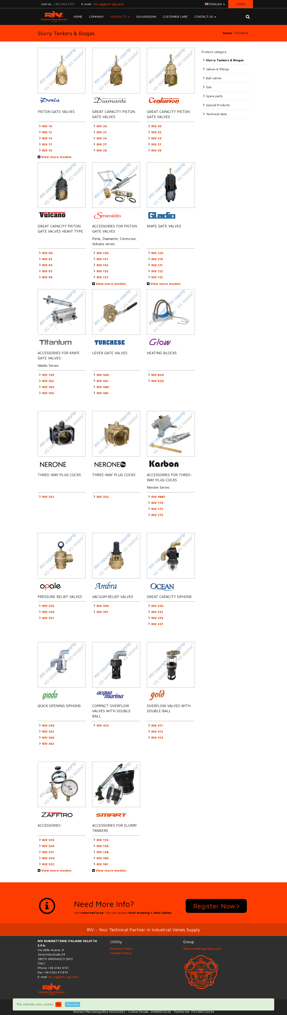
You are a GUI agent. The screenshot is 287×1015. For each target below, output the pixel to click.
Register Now (215, 906)
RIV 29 (102, 150)
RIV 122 (157, 271)
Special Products (218, 105)
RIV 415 (157, 737)
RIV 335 (157, 618)
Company (96, 16)
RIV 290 (103, 606)
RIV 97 (47, 271)
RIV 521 (48, 852)
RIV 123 (157, 277)
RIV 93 (47, 259)
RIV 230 (48, 606)
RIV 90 (47, 253)
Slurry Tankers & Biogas (225, 60)
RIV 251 (48, 618)
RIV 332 (157, 612)
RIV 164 (48, 387)
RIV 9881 (158, 497)
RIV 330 (157, 606)
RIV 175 (157, 515)
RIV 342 (48, 731)
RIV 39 (156, 150)
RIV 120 (157, 253)
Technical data (216, 114)
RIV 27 (102, 144)
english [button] (216, 4)
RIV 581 (103, 393)
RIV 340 (48, 725)
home (227, 33)
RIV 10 (47, 126)
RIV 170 (157, 503)
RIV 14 (47, 138)
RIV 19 (47, 150)
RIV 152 (102, 265)
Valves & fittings (217, 69)
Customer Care (175, 16)
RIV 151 (102, 259)
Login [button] (240, 4)
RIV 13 (47, 132)
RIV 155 (103, 840)
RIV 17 (47, 144)
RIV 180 (103, 858)
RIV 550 (48, 858)
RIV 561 (103, 381)
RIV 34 (156, 138)
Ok (58, 1004)
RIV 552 (48, 864)
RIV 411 (157, 725)
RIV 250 (48, 612)
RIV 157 (103, 277)
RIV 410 (103, 725)
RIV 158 (103, 852)
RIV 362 (48, 743)
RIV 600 (157, 375)
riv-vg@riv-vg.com (108, 4)
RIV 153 (102, 271)
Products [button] (119, 16)
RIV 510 (48, 840)
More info (72, 1004)
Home (78, 16)
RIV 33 (156, 132)
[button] (247, 16)
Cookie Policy (120, 953)
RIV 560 (103, 375)
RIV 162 (48, 381)
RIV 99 (47, 277)
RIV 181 (102, 864)
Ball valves (214, 78)
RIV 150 (103, 253)
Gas (209, 87)
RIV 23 (102, 132)
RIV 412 (157, 731)
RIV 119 (157, 259)
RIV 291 (102, 612)
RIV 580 (103, 387)
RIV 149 (48, 375)
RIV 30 (156, 126)
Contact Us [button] (204, 16)
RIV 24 (102, 138)
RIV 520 (48, 846)
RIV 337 (157, 624)
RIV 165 (48, 393)
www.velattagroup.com (202, 948)
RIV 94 (47, 265)
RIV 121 (157, 265)
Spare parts (214, 96)
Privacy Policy (121, 948)
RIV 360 (48, 737)
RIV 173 (157, 509)
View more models (55, 157)
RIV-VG (52, 16)
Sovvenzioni (146, 16)
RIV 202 (103, 497)
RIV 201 (48, 497)
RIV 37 (156, 144)
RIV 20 (102, 126)
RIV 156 (103, 846)
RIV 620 (157, 381)
